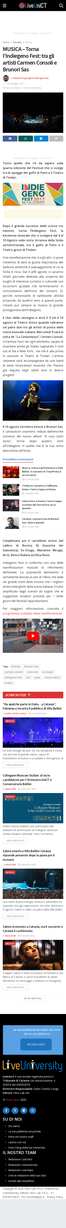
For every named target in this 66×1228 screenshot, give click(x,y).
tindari (9, 683)
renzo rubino (52, 677)
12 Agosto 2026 (28, 789)
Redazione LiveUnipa (20, 1170)
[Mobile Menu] (4, 5)
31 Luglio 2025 (31, 512)
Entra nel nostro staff (20, 1136)
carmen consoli (14, 672)
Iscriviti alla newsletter (21, 1181)
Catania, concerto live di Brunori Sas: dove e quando (40, 520)
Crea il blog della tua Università (26, 1147)
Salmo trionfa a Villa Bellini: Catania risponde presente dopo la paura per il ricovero (28, 855)
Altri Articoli (33, 998)
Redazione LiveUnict (20, 1159)
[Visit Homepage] (32, 5)
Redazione (10, 789)
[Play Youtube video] (33, 636)
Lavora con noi (17, 1142)
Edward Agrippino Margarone (31, 78)
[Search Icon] (61, 5)
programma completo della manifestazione (32, 613)
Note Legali (12, 1099)
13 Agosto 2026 (38, 713)
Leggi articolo (17, 764)
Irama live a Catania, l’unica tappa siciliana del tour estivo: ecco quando (42, 504)
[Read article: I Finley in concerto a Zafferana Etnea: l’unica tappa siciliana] (11, 490)
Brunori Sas (31, 666)
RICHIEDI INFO (36, 1044)
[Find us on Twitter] (15, 1110)
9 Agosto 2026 (27, 936)
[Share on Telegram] (41, 139)
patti (37, 677)
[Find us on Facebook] (6, 1110)
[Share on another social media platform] (56, 139)
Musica (28, 42)
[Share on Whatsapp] (25, 139)
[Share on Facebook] (10, 139)
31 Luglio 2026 (31, 479)
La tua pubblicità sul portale (24, 1131)
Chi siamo (14, 1126)
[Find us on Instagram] (32, 1110)
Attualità (17, 42)
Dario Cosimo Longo (16, 713)
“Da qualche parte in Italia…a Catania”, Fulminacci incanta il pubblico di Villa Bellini (32, 706)
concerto (32, 672)
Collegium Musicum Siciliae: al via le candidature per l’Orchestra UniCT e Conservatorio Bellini (27, 779)
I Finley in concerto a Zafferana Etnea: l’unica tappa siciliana (39, 487)
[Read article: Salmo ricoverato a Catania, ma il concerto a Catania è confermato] (33, 955)
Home (6, 42)
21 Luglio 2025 (31, 526)
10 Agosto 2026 (28, 864)
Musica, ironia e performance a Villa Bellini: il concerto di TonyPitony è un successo (42, 471)
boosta (16, 666)
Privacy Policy (55, 1197)
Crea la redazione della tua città (27, 1175)
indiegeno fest (13, 677)
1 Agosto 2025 (31, 493)
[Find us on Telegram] (23, 1110)
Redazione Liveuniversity (22, 1165)
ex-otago (47, 672)
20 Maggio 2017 (16, 83)
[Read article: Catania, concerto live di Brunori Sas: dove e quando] (11, 523)
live (28, 677)
